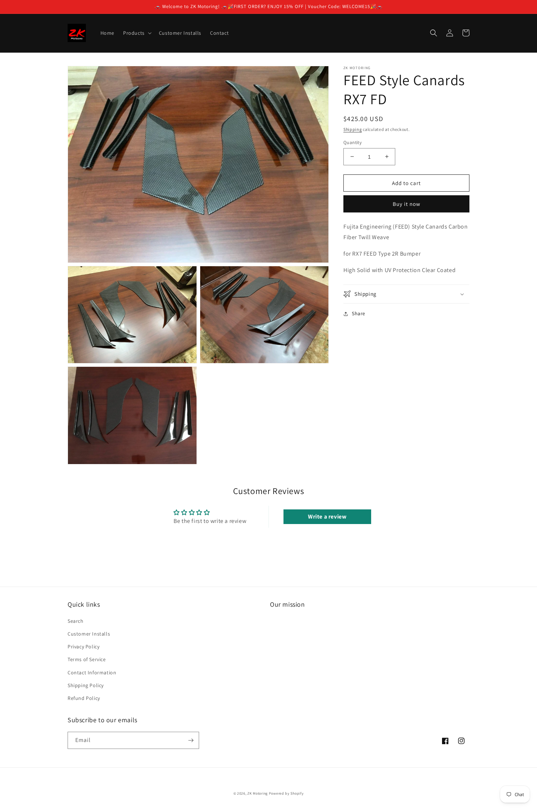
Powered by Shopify (286, 793)
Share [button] (358, 313)
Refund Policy (84, 698)
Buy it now (406, 203)
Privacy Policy (83, 646)
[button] (137, 33)
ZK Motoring (257, 793)
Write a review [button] (327, 516)
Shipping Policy (86, 685)
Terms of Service (87, 659)
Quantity (352, 142)
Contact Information (92, 672)
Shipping (352, 129)
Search (76, 621)
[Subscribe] (191, 740)
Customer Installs (89, 633)
